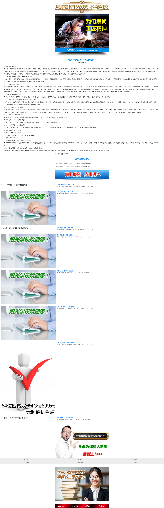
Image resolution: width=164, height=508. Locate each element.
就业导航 (81, 463)
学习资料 (135, 459)
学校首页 (27, 459)
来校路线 (135, 463)
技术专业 (81, 459)
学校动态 (27, 463)
